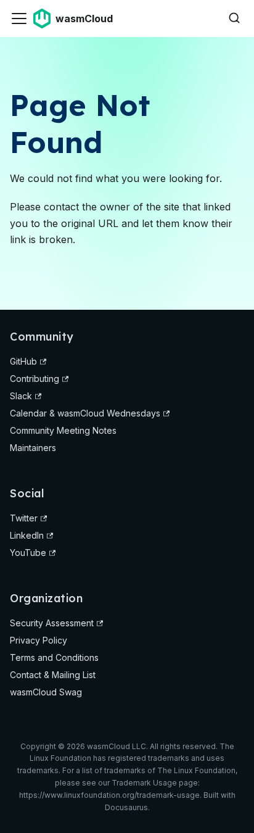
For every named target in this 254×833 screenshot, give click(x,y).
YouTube (28, 552)
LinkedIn (27, 535)
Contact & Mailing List (53, 674)
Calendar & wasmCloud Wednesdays (85, 413)
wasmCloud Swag (46, 692)
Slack (21, 396)
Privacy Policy (38, 640)
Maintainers (33, 447)
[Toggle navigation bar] (19, 18)
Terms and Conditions (54, 657)
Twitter (24, 518)
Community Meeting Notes (63, 430)
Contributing (34, 378)
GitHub (23, 361)
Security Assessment (52, 623)
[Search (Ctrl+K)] (234, 18)
